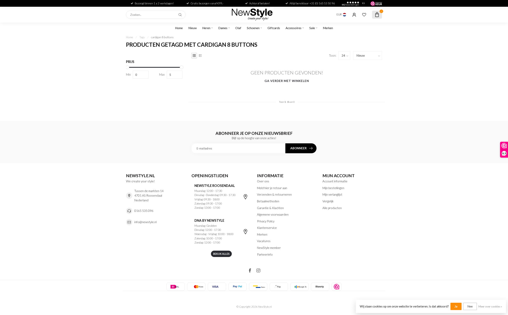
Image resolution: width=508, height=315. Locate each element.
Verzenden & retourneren (274, 194)
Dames (222, 28)
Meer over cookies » (490, 306)
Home (179, 28)
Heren (206, 28)
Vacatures (263, 241)
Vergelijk (328, 201)
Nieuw (192, 28)
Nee (470, 306)
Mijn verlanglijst (332, 194)
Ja (456, 306)
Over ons (263, 181)
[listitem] (337, 287)
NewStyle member (269, 247)
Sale (312, 28)
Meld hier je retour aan (272, 188)
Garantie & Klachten (270, 208)
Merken (328, 28)
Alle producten (332, 208)
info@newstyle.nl (145, 222)
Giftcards (273, 28)
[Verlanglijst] (364, 15)
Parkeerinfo (265, 254)
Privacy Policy (265, 221)
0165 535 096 (143, 210)
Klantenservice (267, 227)
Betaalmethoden (268, 201)
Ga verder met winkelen (287, 81)
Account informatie (334, 181)
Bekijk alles (221, 253)
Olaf (238, 28)
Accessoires (293, 28)
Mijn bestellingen (333, 188)
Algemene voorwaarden (273, 214)
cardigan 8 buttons (162, 37)
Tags (142, 37)
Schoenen (253, 28)
